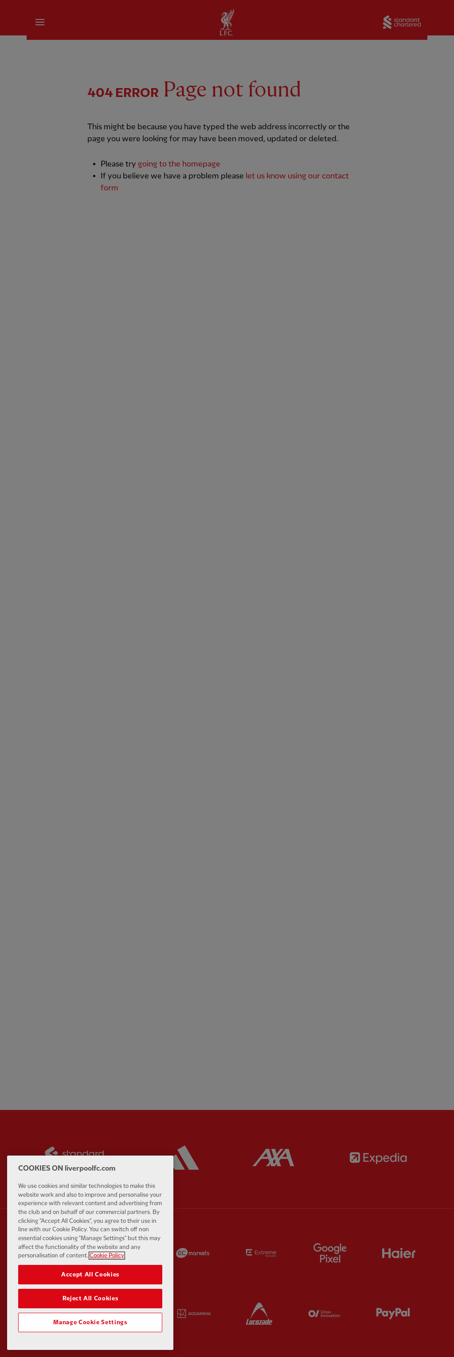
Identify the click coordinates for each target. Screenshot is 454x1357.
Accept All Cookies (90, 1275)
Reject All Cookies (90, 1298)
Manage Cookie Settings (90, 1322)
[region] (90, 1253)
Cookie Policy (107, 1256)
